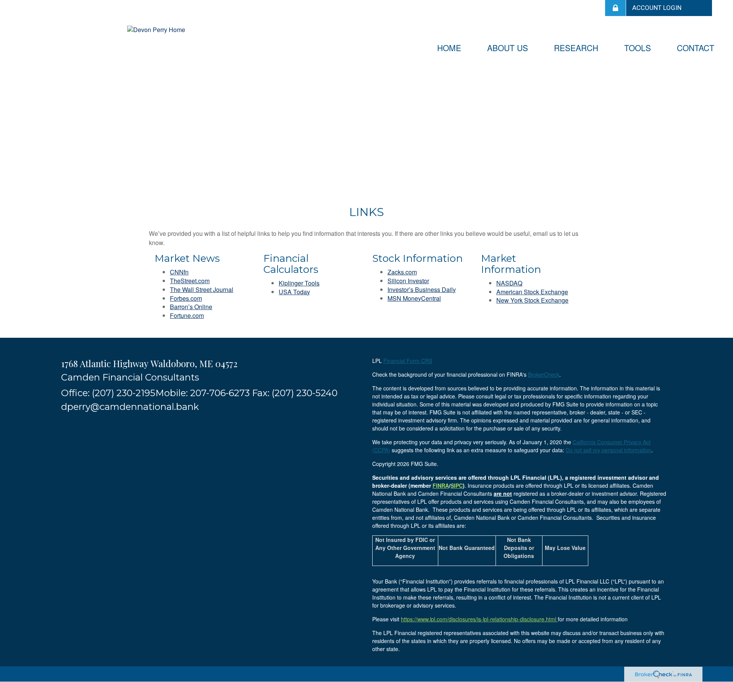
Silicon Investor (408, 280)
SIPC (456, 485)
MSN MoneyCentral (414, 298)
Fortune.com (187, 315)
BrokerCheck (543, 374)
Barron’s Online (191, 306)
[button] (507, 47)
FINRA (441, 485)
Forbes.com (186, 298)
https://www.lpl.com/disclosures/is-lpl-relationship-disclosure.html (479, 619)
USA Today (294, 291)
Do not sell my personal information (608, 450)
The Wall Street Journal (201, 289)
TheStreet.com (190, 280)
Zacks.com (402, 272)
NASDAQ (509, 283)
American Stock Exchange (532, 291)
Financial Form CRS (407, 360)
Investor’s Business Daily (421, 289)
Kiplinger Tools (299, 283)
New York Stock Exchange (532, 300)
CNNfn (179, 272)
